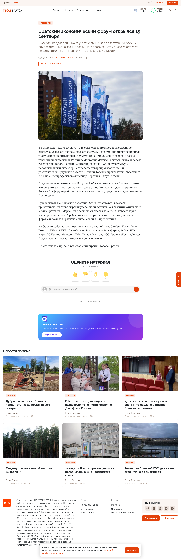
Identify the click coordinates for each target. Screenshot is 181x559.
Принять (131, 550)
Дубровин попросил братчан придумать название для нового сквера (28, 404)
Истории (98, 10)
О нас (84, 500)
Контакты (116, 500)
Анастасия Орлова (62, 57)
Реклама (115, 504)
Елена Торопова (13, 413)
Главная (56, 10)
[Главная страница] (12, 10)
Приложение (151, 518)
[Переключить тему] (170, 10)
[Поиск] (176, 10)
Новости (68, 10)
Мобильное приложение (87, 510)
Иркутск (6, 3)
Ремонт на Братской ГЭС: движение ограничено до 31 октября (149, 470)
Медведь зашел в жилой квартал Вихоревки (29, 470)
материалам (50, 246)
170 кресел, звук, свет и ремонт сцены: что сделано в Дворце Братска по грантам (147, 404)
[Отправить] (136, 289)
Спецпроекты (83, 10)
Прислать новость (91, 504)
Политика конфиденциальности (123, 510)
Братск (16, 3)
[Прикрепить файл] (50, 289)
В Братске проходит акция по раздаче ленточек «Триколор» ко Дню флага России (88, 404)
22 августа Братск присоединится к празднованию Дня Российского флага (89, 472)
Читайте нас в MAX (50, 63)
